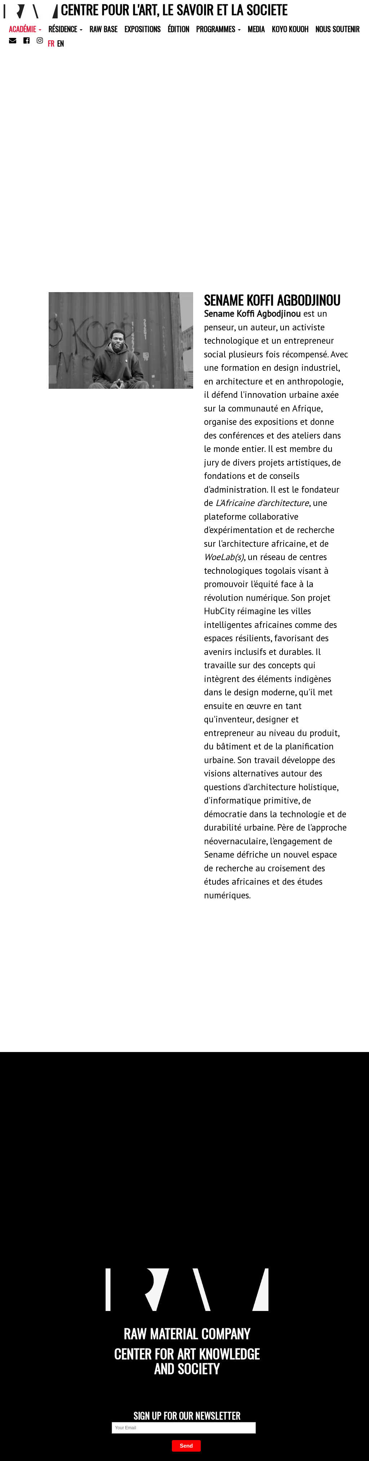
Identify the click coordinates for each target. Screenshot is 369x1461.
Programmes (216, 28)
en (60, 43)
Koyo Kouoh (290, 28)
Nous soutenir (338, 28)
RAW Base (103, 28)
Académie (23, 28)
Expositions (143, 28)
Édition (178, 28)
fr (51, 43)
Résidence (64, 28)
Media (256, 28)
